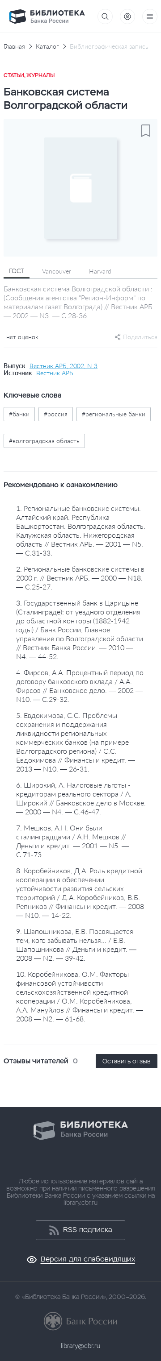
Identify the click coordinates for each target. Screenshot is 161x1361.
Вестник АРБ (54, 373)
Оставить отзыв (126, 1061)
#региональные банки (113, 414)
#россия (56, 414)
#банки (19, 414)
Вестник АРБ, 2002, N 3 (63, 365)
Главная (14, 46)
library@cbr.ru (80, 1346)
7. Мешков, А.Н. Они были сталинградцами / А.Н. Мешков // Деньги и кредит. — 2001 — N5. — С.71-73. (72, 841)
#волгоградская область (44, 440)
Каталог (47, 46)
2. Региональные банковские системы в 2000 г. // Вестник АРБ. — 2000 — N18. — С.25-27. (80, 577)
